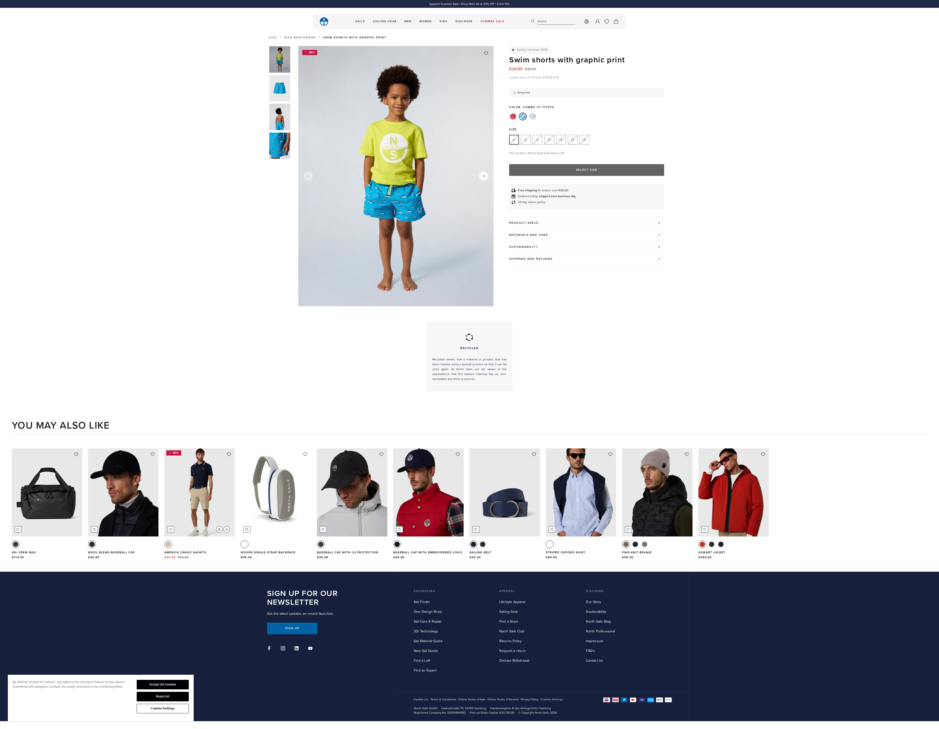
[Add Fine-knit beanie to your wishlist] (686, 454)
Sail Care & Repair (428, 621)
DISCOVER (595, 591)
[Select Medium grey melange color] (644, 544)
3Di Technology (426, 631)
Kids (273, 37)
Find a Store (508, 621)
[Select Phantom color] (16, 544)
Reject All (162, 696)
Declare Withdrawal (514, 661)
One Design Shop (428, 612)
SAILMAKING (424, 591)
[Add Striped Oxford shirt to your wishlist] (610, 454)
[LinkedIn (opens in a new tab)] (297, 649)
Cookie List (421, 699)
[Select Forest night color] (711, 544)
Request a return (512, 651)
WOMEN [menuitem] (425, 21)
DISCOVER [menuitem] (464, 21)
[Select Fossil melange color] (626, 544)
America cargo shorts (185, 552)
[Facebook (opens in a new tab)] (270, 649)
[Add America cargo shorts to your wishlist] (228, 454)
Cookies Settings (163, 708)
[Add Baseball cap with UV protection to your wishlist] (381, 454)
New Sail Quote (426, 651)
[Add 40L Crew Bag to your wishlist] (76, 454)
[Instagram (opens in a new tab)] (284, 649)
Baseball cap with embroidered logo (427, 552)
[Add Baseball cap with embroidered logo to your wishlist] (457, 454)
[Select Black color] (483, 544)
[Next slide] (484, 176)
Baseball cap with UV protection (347, 552)
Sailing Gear (508, 612)
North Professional (600, 631)
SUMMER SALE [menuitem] (492, 21)
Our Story (593, 602)
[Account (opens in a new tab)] (597, 21)
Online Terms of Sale (471, 699)
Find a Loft (422, 661)
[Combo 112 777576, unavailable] (533, 116)
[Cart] (616, 21)
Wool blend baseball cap (111, 552)
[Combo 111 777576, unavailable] (523, 116)
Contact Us (594, 661)
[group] (280, 59)
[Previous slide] (308, 176)
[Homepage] (324, 21)
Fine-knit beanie (636, 552)
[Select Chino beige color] (168, 544)
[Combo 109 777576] (513, 116)
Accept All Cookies (162, 684)
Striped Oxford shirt (565, 552)
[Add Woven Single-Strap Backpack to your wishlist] (305, 454)
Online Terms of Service (503, 699)
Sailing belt (480, 552)
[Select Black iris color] (397, 544)
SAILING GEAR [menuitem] (385, 21)
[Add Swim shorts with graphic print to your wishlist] (486, 53)
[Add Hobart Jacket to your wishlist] (763, 454)
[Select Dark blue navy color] (92, 544)
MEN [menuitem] (408, 21)
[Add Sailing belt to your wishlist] (534, 454)
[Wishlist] (607, 21)
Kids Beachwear (300, 37)
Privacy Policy (529, 699)
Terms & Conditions (443, 699)
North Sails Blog (598, 621)
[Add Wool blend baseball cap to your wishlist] (152, 454)
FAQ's (590, 651)
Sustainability (596, 612)
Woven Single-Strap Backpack (268, 552)
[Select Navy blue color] (473, 544)
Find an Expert (425, 670)
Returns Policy (510, 641)
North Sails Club (511, 631)
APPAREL (507, 591)
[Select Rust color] (702, 544)
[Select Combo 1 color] (244, 544)
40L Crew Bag (24, 552)
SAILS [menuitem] (360, 21)
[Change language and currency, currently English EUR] (586, 21)
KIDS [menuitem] (444, 21)
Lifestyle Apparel (512, 602)
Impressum (594, 641)
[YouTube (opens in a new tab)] (311, 649)
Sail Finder (422, 602)
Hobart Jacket (712, 552)
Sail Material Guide (428, 641)
